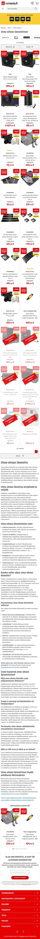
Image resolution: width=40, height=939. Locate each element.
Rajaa (28, 47)
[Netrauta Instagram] (23, 932)
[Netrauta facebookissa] (17, 932)
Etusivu (3, 28)
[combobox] (22, 9)
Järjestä (9, 47)
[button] (3, 9)
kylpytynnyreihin (15, 798)
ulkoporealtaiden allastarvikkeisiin (22, 800)
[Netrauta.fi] (9, 3)
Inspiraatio (6, 926)
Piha (9, 28)
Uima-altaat (17, 28)
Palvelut (5, 921)
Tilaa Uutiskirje (20, 877)
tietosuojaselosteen (26, 884)
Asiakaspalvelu (8, 893)
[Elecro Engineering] (26, 37)
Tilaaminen (6, 910)
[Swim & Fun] (5, 37)
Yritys (4, 915)
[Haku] (35, 9)
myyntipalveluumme (7, 667)
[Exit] (16, 37)
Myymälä (5, 904)
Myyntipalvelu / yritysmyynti (13, 898)
